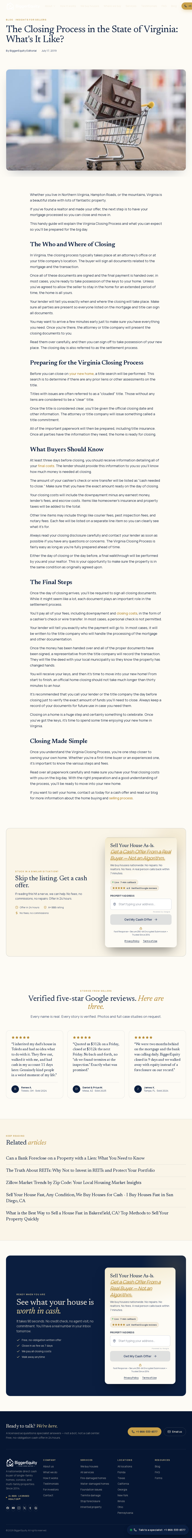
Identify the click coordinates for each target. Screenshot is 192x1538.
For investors (50, 1489)
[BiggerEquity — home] (23, 6)
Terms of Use (150, 941)
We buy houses (89, 6)
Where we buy (112, 6)
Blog (174, 6)
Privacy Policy (132, 941)
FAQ (164, 6)
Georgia (122, 1489)
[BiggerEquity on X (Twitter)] (24, 1508)
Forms (158, 1478)
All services (87, 1472)
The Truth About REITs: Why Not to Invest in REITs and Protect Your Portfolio (80, 1170)
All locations (125, 1466)
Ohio (120, 1507)
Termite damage (90, 1495)
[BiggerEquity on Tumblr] (30, 1508)
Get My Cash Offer (138, 919)
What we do (50, 1472)
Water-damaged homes (94, 1483)
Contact (48, 1495)
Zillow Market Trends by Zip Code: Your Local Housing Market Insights (73, 1183)
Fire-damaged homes (93, 1478)
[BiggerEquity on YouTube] (13, 1508)
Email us (177, 1431)
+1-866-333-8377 (147, 1431)
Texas (121, 1478)
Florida (121, 1472)
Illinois (121, 1501)
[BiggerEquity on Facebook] (7, 1508)
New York (123, 1495)
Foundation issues (91, 1489)
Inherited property (91, 1507)
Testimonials (149, 6)
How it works (68, 6)
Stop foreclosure (90, 1501)
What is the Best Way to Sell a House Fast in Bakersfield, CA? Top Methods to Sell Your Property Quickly (87, 1216)
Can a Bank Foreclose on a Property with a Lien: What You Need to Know (75, 1158)
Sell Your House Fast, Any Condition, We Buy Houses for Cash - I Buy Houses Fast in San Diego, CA (89, 1198)
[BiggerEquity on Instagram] (19, 1508)
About (48, 6)
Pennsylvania (125, 1513)
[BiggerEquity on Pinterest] (36, 1508)
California (123, 1483)
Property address (122, 895)
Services (131, 6)
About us (48, 1466)
